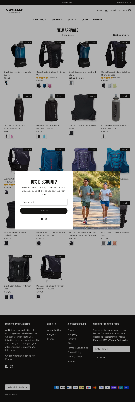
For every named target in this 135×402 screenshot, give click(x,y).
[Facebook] (42, 219)
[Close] (117, 174)
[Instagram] (46, 219)
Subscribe (44, 211)
